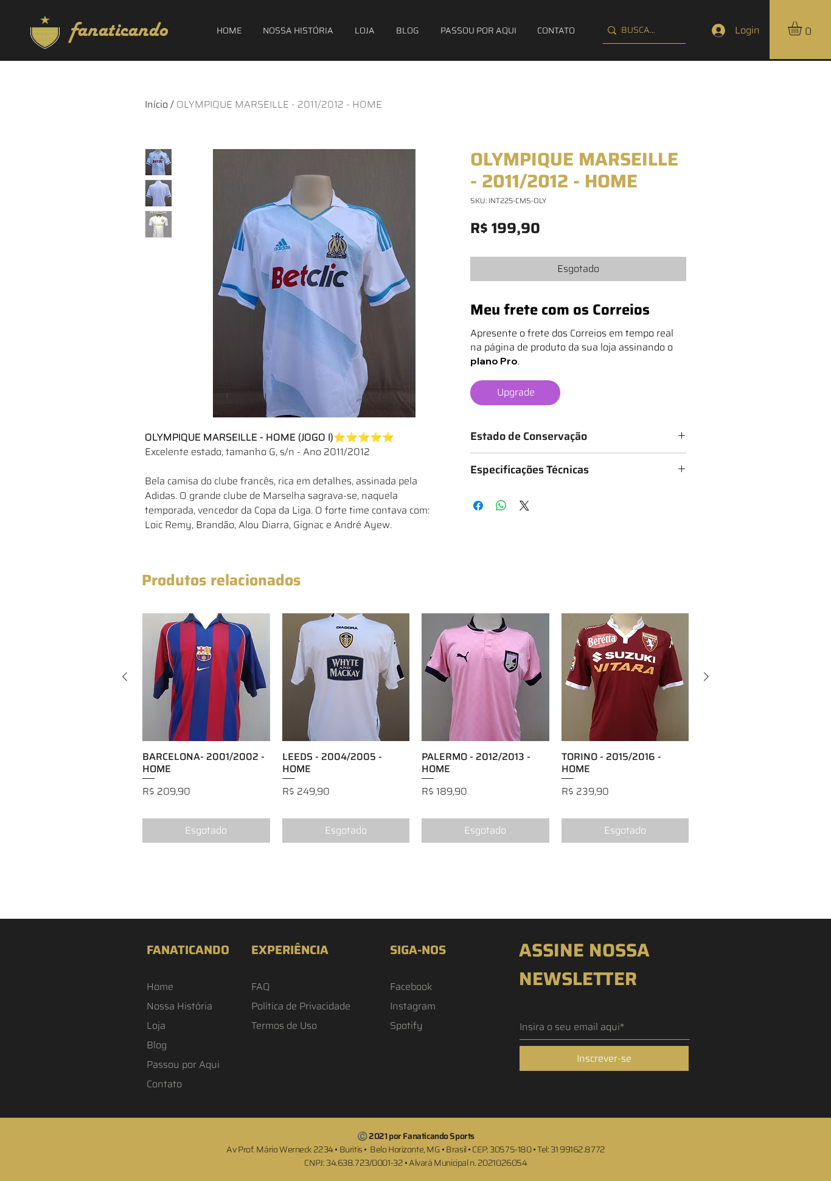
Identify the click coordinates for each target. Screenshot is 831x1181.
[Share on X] (524, 505)
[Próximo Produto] (706, 676)
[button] (803, 28)
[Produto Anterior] (124, 676)
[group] (415, 728)
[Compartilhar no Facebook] (478, 505)
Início (156, 104)
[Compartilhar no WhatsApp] (501, 505)
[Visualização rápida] (206, 677)
